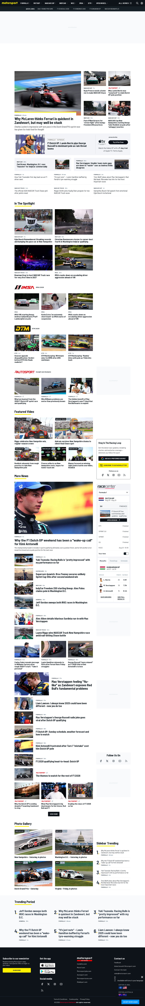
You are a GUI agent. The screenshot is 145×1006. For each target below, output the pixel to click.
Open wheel (101, 3)
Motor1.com (81, 967)
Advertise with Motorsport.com (125, 966)
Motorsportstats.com (84, 978)
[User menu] (142, 3)
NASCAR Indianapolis (112, 9)
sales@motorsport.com (122, 973)
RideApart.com (82, 982)
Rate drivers (106, 597)
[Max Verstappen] (101, 585)
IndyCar (62, 3)
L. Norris (107, 580)
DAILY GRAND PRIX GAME (45, 9)
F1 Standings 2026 (79, 9)
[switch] (125, 553)
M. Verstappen (109, 585)
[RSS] (124, 475)
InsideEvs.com (82, 964)
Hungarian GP (113, 567)
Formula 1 (24, 3)
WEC (72, 3)
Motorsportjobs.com (84, 971)
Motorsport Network (68, 1002)
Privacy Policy (84, 999)
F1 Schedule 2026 (63, 9)
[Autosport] (24, 372)
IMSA (81, 3)
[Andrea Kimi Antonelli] (101, 591)
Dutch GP (109, 498)
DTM (89, 3)
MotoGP (37, 3)
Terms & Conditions (60, 999)
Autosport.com (82, 975)
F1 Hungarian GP (95, 9)
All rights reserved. (83, 1002)
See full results (121, 598)
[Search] (137, 3)
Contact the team (120, 970)
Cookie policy (73, 999)
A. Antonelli (108, 591)
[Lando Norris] (101, 580)
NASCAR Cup (49, 3)
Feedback (117, 962)
